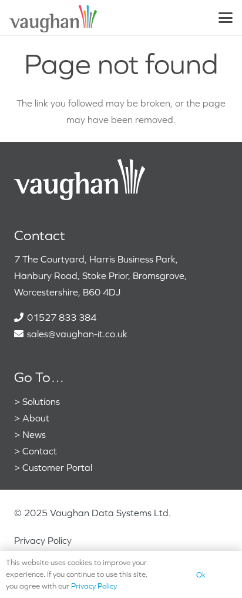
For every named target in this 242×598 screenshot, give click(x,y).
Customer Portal (57, 467)
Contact (39, 451)
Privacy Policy (43, 540)
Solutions (41, 401)
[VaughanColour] (53, 17)
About (35, 418)
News (34, 434)
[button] (225, 18)
